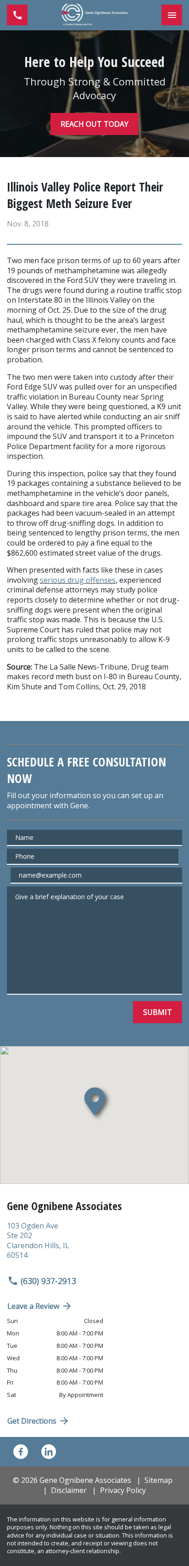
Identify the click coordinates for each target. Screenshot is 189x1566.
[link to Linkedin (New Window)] (48, 1451)
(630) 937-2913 (48, 1280)
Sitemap (158, 1480)
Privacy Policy (123, 1490)
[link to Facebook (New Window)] (20, 1451)
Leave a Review (33, 1306)
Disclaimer (69, 1490)
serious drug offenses (78, 580)
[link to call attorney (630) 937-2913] (17, 15)
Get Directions (31, 1421)
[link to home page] (94, 15)
